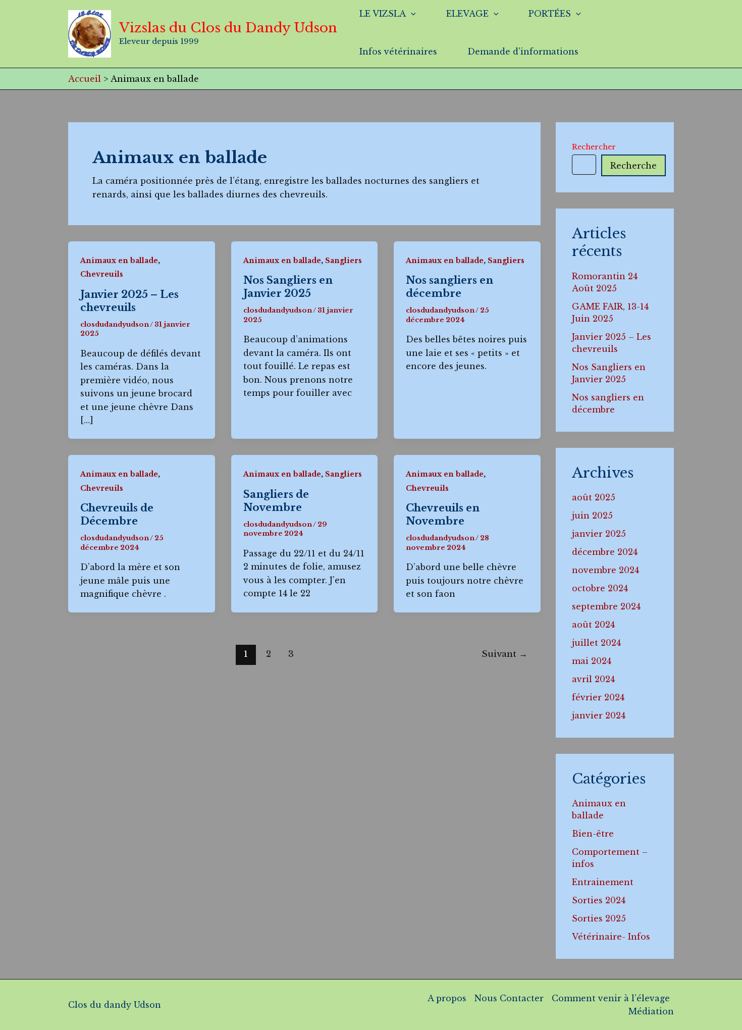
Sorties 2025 (599, 918)
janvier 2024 (598, 715)
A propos (447, 998)
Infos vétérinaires (398, 51)
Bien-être (593, 834)
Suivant (504, 653)
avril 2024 (593, 679)
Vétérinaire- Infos (611, 937)
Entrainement (602, 882)
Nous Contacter (509, 998)
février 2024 (598, 697)
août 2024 (593, 625)
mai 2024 (591, 661)
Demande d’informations (522, 51)
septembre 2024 (606, 606)
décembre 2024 (605, 552)
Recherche (633, 166)
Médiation (651, 1011)
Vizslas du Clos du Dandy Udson (228, 28)
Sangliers (343, 260)
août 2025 (593, 497)
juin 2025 (592, 515)
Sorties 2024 (598, 900)
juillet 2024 (596, 643)
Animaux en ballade (119, 260)
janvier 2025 (599, 534)
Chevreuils (101, 274)
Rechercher (594, 146)
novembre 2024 (605, 570)
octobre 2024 (600, 588)
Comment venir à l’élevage (611, 998)
